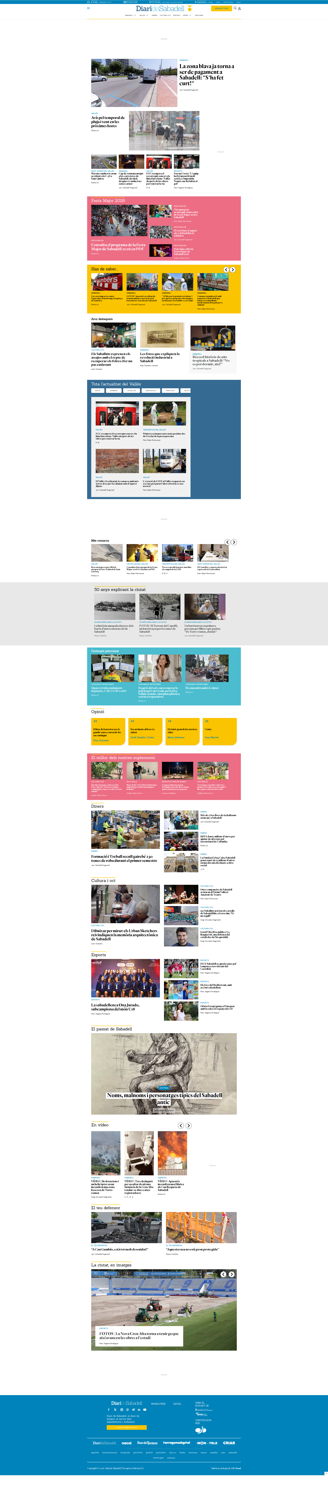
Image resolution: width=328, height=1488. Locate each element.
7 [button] (171, 1349)
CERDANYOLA (151, 390)
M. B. (148, 187)
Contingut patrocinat (102, 684)
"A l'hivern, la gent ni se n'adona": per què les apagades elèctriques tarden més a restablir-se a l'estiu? (177, 298)
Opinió (187, 15)
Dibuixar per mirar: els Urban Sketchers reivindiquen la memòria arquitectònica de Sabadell (124, 935)
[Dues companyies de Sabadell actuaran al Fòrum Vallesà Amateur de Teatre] (181, 894)
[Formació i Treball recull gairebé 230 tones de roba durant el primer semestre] (125, 829)
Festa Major (97, 240)
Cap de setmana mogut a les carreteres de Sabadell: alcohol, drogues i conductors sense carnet (131, 178)
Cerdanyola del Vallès (154, 429)
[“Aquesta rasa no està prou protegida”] (201, 1227)
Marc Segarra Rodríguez (183, 187)
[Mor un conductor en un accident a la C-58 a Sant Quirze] (104, 162)
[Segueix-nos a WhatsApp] (127, 1410)
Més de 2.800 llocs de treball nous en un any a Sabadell (218, 816)
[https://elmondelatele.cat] (206, 1443)
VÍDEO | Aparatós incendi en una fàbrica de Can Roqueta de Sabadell (171, 1185)
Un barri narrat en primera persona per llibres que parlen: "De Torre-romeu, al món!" (202, 628)
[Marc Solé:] (142, 770)
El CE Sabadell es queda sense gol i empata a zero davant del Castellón (218, 966)
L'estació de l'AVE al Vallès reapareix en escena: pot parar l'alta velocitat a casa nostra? (164, 483)
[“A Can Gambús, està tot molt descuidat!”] (126, 1227)
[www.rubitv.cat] (223, 1453)
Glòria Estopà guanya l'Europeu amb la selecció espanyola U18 (217, 1007)
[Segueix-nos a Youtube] (145, 1410)
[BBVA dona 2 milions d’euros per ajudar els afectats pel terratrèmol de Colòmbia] (181, 841)
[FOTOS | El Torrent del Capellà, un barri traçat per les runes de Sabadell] (159, 607)
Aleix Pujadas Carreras (149, 365)
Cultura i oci (165, 15)
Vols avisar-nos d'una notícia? (172, 2)
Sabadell (130, 15)
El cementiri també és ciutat (202, 688)
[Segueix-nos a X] (115, 1410)
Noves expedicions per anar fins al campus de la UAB (176, 568)
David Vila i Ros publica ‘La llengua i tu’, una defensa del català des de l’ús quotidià (215, 935)
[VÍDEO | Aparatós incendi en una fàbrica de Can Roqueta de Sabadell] (172, 1153)
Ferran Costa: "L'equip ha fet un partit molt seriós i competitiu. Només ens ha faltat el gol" (186, 178)
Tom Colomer (101, 740)
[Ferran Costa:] (186, 162)
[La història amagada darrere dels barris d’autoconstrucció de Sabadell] (114, 607)
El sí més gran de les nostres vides (182, 731)
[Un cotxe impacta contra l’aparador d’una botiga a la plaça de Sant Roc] (106, 282)
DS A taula (132, 781)
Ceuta (208, 729)
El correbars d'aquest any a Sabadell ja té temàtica (185, 233)
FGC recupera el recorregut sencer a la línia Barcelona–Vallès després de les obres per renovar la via (158, 178)
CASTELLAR (131, 390)
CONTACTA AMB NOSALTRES (126, 1427)
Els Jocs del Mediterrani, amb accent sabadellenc (216, 986)
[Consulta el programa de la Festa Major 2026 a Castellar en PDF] (142, 553)
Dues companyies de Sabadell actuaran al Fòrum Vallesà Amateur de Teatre (216, 892)
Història (164, 1087)
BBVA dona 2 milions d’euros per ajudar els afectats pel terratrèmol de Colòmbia (217, 839)
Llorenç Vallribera (169, 793)
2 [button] (156, 1349)
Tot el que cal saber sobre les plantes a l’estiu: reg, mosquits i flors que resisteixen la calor (211, 787)
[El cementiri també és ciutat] (207, 668)
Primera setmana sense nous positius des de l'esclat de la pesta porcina (164, 435)
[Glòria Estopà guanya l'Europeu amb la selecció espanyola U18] (181, 1011)
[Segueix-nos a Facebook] (109, 1410)
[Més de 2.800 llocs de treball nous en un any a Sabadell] (181, 820)
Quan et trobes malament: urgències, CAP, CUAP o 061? (108, 689)
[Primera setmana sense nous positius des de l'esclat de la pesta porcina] (164, 413)
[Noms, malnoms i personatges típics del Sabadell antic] (164, 1074)
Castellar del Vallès (137, 564)
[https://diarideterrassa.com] (147, 1443)
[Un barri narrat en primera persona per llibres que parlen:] (204, 607)
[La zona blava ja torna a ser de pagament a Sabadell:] (134, 83)
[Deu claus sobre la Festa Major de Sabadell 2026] (160, 250)
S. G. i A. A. (129, 1196)
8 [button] (174, 1349)
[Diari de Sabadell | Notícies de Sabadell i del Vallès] (164, 8)
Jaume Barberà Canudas (164, 1110)
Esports (176, 15)
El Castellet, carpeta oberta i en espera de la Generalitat (212, 568)
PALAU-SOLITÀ (189, 390)
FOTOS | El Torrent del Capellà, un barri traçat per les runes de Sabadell (158, 628)
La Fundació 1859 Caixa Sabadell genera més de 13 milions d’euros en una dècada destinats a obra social (217, 862)
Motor (239, 2)
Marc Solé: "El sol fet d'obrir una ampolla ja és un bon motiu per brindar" (142, 787)
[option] (106, 290)
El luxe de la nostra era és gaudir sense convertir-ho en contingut (107, 732)
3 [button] (159, 1349)
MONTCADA (170, 390)
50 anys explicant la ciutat (108, 622)
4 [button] (162, 1349)
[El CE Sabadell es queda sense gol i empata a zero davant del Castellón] (181, 968)
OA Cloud (236, 1468)
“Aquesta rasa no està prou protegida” (192, 1249)
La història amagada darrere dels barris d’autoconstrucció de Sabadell (114, 628)
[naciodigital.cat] (109, 1453)
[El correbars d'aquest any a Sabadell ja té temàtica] (160, 232)
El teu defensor (99, 1245)
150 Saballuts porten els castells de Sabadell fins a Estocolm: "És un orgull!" (217, 913)
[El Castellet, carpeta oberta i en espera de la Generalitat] (213, 553)
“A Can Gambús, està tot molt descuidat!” (119, 1249)
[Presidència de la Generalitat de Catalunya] (204, 1410)
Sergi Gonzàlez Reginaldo (210, 919)
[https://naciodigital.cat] (127, 1443)
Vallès (144, 15)
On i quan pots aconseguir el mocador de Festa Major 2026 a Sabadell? (186, 213)
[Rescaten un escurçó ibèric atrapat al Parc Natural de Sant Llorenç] (106, 553)
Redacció (95, 130)
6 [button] (168, 1349)
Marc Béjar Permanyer (182, 221)
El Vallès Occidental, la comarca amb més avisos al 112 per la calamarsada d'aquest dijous (117, 483)
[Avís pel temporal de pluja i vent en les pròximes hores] (164, 130)
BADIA (97, 390)
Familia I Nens (228, 2)
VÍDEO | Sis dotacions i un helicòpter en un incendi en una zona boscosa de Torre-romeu (105, 1187)
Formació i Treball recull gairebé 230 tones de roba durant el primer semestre (124, 858)
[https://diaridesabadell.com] (104, 1443)
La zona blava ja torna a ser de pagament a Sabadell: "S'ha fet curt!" (206, 74)
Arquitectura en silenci (174, 781)
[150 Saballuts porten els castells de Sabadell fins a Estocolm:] (181, 915)
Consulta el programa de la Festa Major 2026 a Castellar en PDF (142, 568)
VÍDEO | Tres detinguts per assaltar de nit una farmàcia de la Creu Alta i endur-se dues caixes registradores (139, 1187)
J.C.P (202, 869)
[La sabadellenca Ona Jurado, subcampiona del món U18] (125, 978)
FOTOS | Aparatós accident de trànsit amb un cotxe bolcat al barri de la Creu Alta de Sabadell (142, 298)
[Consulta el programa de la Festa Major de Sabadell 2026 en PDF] (119, 220)
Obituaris (199, 15)
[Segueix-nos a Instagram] (122, 1410)
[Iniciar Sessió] (239, 8)
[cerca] (235, 8)
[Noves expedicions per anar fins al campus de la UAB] (177, 553)
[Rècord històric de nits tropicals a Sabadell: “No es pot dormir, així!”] (213, 338)
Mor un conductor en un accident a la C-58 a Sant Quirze (103, 176)
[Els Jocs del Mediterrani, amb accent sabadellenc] (181, 989)
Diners (154, 15)
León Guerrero (96, 369)
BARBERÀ (114, 390)
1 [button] (154, 1349)
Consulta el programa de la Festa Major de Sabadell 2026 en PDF (118, 247)
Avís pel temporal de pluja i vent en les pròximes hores (108, 122)
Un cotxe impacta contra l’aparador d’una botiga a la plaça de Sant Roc (106, 298)
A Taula (210, 2)
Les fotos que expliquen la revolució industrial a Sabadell (160, 357)
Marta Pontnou (176, 737)
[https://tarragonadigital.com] (176, 1443)
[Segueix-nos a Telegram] (133, 1410)
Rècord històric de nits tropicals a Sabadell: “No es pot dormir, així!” (211, 360)
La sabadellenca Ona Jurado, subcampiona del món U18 (115, 1007)
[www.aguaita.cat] (95, 1453)
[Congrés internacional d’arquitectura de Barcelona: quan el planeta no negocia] (177, 770)
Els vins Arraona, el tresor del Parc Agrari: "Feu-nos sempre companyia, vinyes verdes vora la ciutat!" (106, 788)
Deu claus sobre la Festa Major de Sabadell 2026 (183, 251)
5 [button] (165, 1349)
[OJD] (200, 1430)
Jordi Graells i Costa (142, 737)
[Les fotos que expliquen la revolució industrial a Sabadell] (162, 335)
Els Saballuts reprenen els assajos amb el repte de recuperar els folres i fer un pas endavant (111, 359)
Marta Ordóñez (100, 635)
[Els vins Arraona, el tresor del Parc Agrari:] (106, 770)
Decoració (202, 781)
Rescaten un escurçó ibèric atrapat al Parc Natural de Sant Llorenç (105, 569)
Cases (218, 2)
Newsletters (221, 8)
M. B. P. (165, 573)
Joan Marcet (212, 737)
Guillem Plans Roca (181, 258)
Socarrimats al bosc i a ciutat (142, 731)
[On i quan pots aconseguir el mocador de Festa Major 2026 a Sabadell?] (160, 211)
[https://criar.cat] (229, 1443)
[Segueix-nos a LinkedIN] (139, 1410)
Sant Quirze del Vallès (102, 171)
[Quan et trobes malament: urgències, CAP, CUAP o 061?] (112, 668)
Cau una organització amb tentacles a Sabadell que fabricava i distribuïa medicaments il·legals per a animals (210, 300)
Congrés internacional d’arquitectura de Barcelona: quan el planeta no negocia (175, 787)
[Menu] (88, 8)
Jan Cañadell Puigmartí (188, 89)
